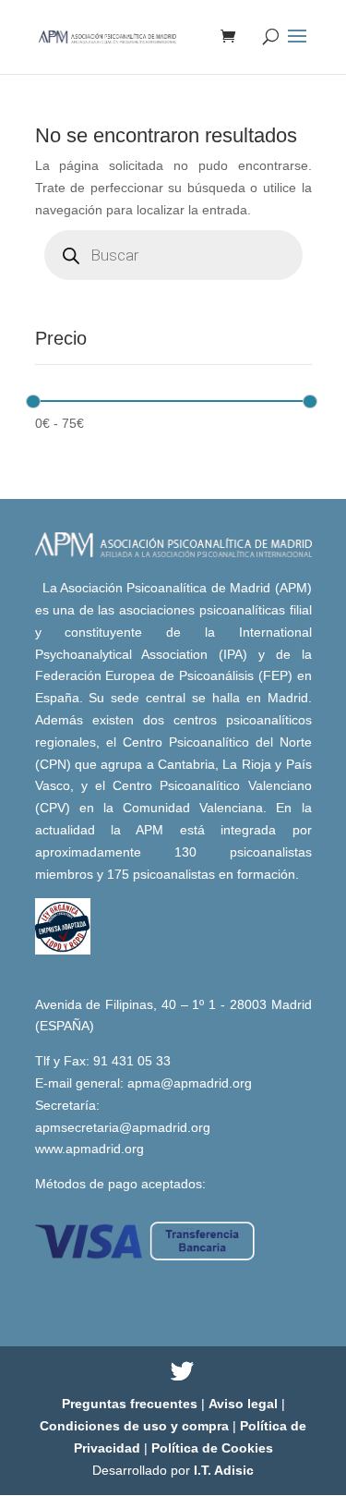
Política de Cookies (212, 1448)
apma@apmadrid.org (189, 1083)
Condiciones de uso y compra (136, 1425)
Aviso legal (245, 1403)
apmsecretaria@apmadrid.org (122, 1127)
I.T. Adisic (224, 1470)
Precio (61, 338)
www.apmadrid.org (89, 1148)
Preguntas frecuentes (131, 1403)
